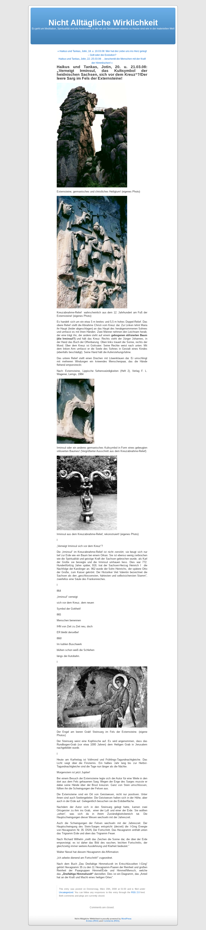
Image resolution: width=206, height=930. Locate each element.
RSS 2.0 (135, 892)
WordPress (126, 919)
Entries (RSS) (92, 921)
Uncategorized (66, 892)
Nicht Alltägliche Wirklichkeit (103, 22)
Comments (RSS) (111, 921)
